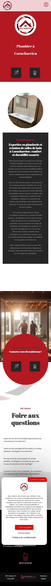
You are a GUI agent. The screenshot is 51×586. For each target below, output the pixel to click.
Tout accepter (25, 527)
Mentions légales (43, 577)
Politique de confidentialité (24, 537)
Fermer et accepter (38, 480)
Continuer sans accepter (14, 546)
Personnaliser (24, 533)
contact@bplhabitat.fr (25, 545)
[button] (16, 73)
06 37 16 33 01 (25, 563)
